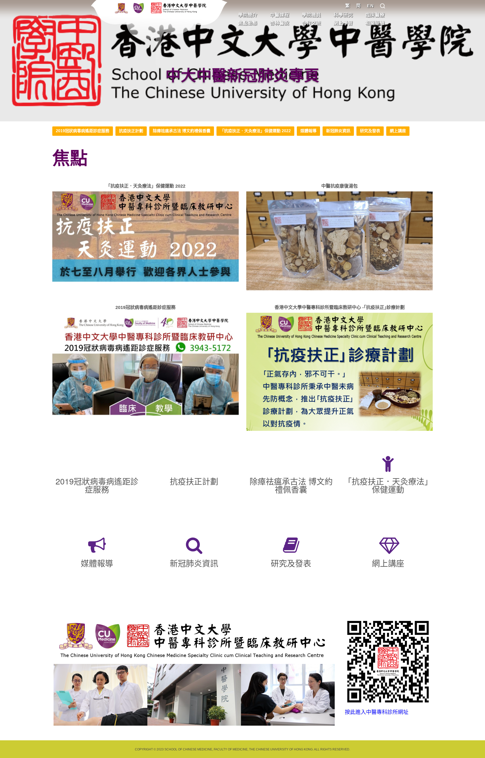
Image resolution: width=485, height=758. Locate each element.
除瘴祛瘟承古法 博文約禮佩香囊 (181, 131)
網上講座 (398, 131)
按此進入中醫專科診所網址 (376, 712)
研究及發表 (370, 131)
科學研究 (343, 15)
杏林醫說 (279, 23)
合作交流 (311, 23)
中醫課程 (279, 15)
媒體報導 (308, 131)
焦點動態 (247, 23)
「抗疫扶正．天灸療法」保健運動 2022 (255, 131)
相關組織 (375, 23)
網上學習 (343, 23)
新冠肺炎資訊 (338, 131)
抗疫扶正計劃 (131, 131)
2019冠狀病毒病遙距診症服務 (82, 131)
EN (370, 5)
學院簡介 (247, 15)
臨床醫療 (375, 15)
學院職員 (311, 15)
